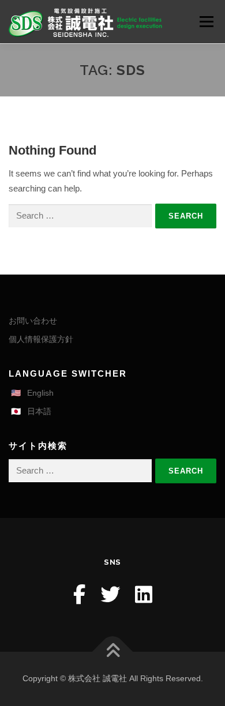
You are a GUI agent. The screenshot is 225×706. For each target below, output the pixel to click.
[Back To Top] (112, 652)
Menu (206, 22)
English (40, 392)
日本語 (39, 411)
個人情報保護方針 (41, 339)
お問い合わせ (33, 320)
